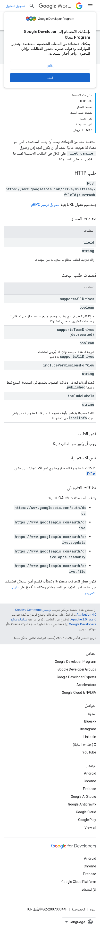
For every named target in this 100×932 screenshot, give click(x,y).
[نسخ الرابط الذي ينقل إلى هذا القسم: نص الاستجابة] (66, 458)
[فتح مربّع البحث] (32, 6)
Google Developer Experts (76, 677)
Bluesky (90, 721)
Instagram (88, 729)
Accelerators (86, 685)
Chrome (90, 781)
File (91, 473)
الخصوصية (78, 909)
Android (90, 773)
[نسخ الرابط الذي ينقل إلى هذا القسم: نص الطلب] (73, 434)
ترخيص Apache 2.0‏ (83, 619)
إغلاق (50, 65)
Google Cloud (86, 812)
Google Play (87, 820)
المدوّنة (91, 714)
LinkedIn (89, 737)
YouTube (89, 752)
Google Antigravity (82, 804)
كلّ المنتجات (88, 889)
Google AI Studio (83, 796)
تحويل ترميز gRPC (45, 204)
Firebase (89, 789)
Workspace (66, 6)
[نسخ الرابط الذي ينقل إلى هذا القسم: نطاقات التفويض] (62, 488)
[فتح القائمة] (90, 6)
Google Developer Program (75, 662)
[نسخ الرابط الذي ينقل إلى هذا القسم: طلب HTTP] (70, 173)
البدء (50, 77)
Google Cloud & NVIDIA (79, 692)
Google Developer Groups (77, 669)
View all (90, 827)
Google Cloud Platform (78, 882)
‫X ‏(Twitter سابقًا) (84, 744)
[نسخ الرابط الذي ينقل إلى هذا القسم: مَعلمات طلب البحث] (57, 275)
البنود (93, 909)
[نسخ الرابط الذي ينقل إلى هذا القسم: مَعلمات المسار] (66, 219)
